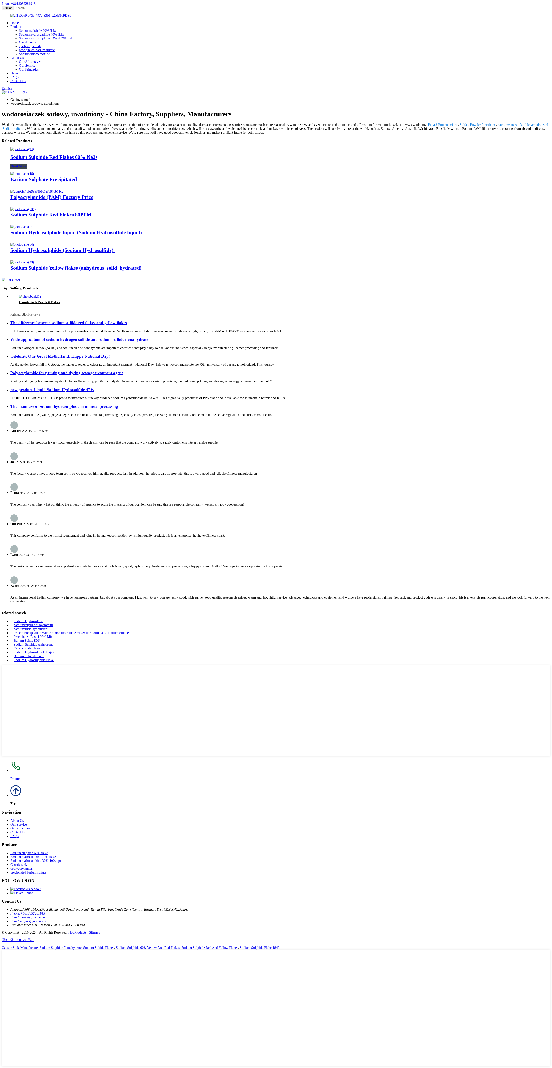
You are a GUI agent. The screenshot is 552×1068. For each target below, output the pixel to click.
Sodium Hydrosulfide (28, 621)
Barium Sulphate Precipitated (43, 179)
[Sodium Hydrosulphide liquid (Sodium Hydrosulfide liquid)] (21, 227)
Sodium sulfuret (13, 128)
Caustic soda (27, 42)
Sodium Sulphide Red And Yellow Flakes (209, 948)
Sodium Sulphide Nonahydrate (60, 948)
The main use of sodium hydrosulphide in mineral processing (64, 406)
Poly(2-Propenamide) (442, 124)
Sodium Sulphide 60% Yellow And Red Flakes (148, 948)
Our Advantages (30, 61)
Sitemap (94, 932)
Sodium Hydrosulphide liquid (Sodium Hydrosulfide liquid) (76, 232)
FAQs (14, 77)
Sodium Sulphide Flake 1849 (259, 948)
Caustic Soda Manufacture (20, 948)
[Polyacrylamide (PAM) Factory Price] (36, 191)
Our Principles (29, 69)
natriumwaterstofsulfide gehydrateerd (523, 124)
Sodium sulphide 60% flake (37, 30)
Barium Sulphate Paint (29, 656)
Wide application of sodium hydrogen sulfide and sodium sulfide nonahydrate (79, 339)
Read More (18, 166)
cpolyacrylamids (30, 46)
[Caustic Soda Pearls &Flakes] (30, 296)
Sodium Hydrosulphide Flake (34, 660)
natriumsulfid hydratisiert (30, 629)
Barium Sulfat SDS (27, 640)
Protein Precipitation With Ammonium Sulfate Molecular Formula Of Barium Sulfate (71, 633)
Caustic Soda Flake (27, 648)
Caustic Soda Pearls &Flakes (39, 302)
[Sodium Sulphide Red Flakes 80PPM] (23, 209)
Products (16, 26)
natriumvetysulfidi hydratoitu (33, 625)
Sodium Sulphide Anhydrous (33, 644)
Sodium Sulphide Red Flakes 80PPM (51, 215)
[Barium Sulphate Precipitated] (22, 173)
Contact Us (18, 81)
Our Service (27, 65)
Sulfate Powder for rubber (477, 124)
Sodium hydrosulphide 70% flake (41, 34)
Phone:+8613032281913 (19, 3)
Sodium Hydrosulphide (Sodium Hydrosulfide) (62, 250)
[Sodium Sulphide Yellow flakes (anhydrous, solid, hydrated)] (22, 262)
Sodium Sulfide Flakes (98, 948)
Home (14, 23)
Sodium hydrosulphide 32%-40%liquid (45, 38)
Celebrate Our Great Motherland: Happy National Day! (60, 356)
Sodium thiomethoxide (34, 54)
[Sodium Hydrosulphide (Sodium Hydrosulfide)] (22, 244)
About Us (17, 58)
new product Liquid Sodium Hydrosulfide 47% (52, 389)
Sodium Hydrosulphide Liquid (34, 652)
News (14, 73)
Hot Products (77, 932)
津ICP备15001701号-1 (18, 940)
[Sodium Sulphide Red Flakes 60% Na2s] (22, 149)
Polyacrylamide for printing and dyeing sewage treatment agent (66, 373)
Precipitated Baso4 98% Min (33, 636)
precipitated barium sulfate (37, 50)
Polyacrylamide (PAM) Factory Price (51, 197)
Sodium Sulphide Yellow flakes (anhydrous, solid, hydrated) (75, 268)
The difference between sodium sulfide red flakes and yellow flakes (68, 323)
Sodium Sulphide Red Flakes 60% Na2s (53, 157)
